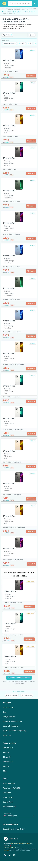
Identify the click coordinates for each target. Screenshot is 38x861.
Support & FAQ (8, 707)
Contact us (7, 793)
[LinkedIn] (14, 855)
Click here (6, 850)
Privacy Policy (8, 797)
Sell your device (9, 717)
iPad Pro (6, 752)
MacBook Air (7, 762)
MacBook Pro (8, 748)
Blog (4, 712)
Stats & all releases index (12, 721)
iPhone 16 (6, 757)
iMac (4, 771)
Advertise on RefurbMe (12, 788)
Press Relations (9, 783)
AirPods (6, 766)
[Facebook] (5, 855)
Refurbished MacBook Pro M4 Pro (21, 843)
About (5, 779)
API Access (7, 735)
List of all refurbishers (11, 726)
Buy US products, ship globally (14, 731)
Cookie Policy (8, 802)
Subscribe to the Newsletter (13, 829)
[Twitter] (9, 855)
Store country (7, 813)
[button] (32, 35)
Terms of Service (9, 807)
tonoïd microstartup (9, 847)
